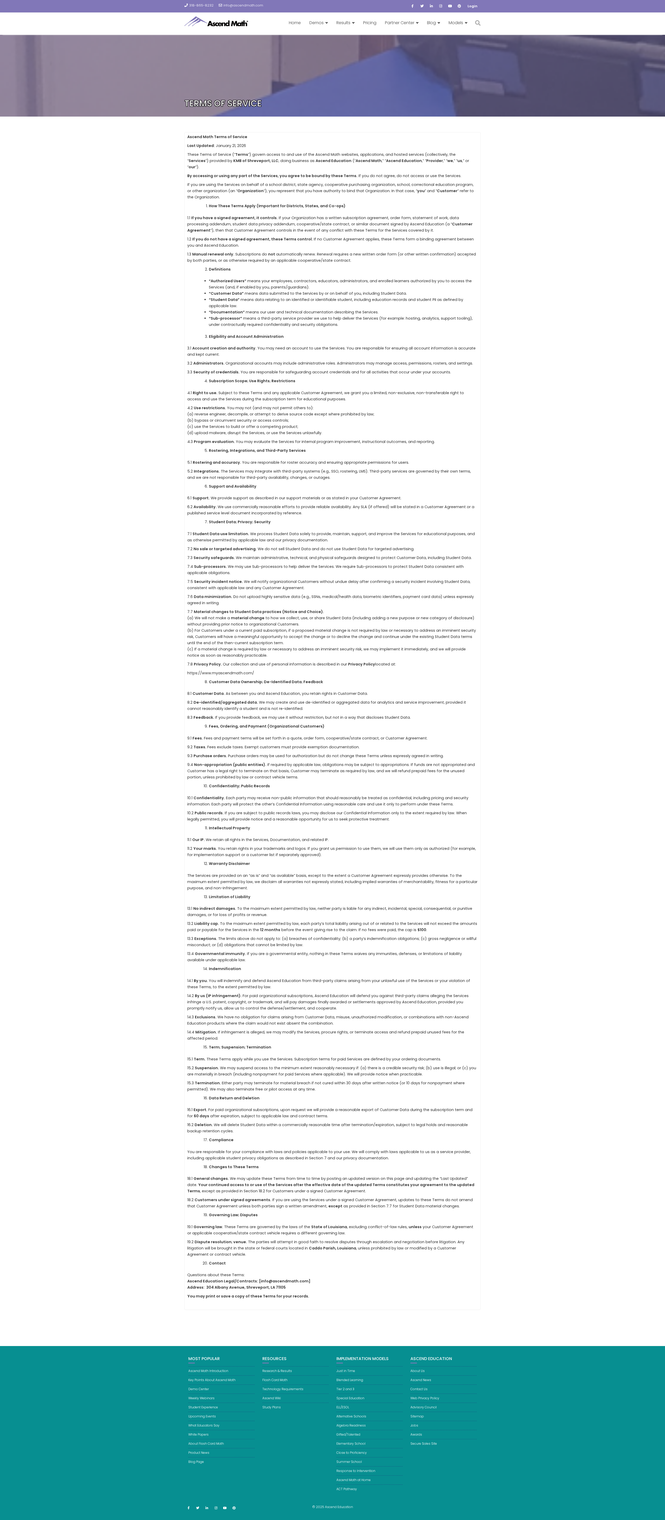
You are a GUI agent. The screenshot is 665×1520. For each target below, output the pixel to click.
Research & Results (277, 1371)
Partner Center (399, 23)
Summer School (349, 1462)
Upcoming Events (202, 1416)
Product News (198, 1452)
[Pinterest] (459, 6)
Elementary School (350, 1443)
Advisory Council (423, 1407)
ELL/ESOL (342, 1407)
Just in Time (345, 1371)
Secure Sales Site (423, 1443)
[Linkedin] (431, 6)
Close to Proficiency (351, 1452)
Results (343, 23)
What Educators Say (204, 1425)
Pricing (369, 23)
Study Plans (271, 1407)
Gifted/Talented (348, 1434)
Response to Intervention (355, 1471)
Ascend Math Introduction (208, 1371)
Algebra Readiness (351, 1425)
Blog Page (196, 1462)
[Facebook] (412, 6)
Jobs (414, 1425)
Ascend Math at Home (353, 1480)
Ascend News (420, 1380)
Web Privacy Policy (424, 1398)
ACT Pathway (346, 1489)
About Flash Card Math (206, 1443)
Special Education (350, 1398)
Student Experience (203, 1407)
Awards (416, 1434)
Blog (431, 23)
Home (295, 23)
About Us (417, 1371)
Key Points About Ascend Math (212, 1380)
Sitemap (417, 1416)
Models (456, 23)
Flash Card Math (275, 1380)
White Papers (198, 1434)
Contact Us (419, 1389)
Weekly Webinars (201, 1398)
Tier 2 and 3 (345, 1389)
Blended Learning (349, 1380)
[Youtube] (450, 6)
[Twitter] (422, 6)
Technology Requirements (282, 1389)
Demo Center (198, 1389)
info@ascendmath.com (243, 5)
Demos (316, 23)
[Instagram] (440, 6)
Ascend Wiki (271, 1398)
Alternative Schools (351, 1416)
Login (472, 6)
